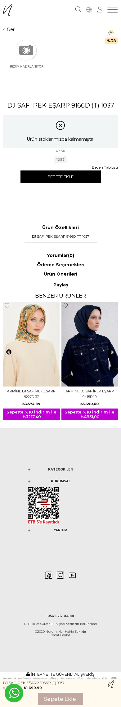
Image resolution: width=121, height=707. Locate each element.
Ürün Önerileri (60, 274)
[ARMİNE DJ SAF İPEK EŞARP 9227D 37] (31, 344)
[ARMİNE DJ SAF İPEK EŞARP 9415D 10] (89, 344)
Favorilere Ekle (7, 305)
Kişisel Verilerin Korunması (76, 623)
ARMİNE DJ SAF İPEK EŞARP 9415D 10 (89, 394)
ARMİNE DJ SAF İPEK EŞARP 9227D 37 (31, 394)
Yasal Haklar (60, 635)
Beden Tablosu (105, 167)
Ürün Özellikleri (60, 227)
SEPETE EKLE (60, 176)
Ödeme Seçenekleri (60, 264)
